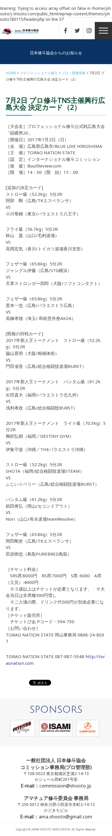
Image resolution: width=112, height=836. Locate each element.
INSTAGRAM (92, 30)
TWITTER (80, 30)
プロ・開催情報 (73, 72)
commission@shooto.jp (65, 785)
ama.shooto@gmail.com (65, 816)
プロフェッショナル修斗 (39, 72)
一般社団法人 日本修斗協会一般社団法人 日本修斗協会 (24, 31)
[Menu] (103, 30)
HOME (11, 72)
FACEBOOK (68, 30)
